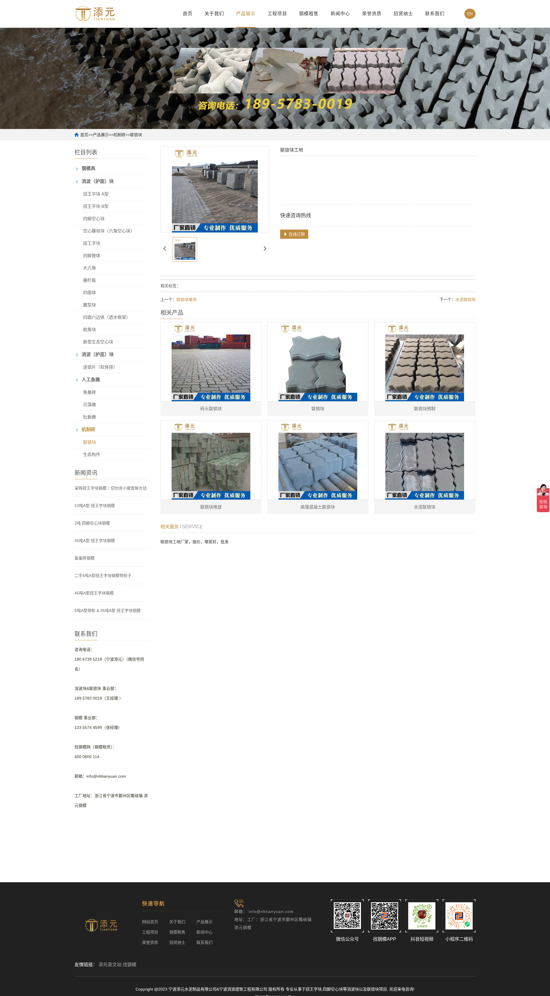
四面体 (89, 292)
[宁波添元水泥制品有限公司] (94, 13)
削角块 (89, 329)
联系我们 (435, 13)
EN (470, 13)
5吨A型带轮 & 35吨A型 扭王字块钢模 (107, 610)
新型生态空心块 (98, 341)
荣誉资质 (372, 13)
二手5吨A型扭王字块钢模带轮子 (102, 575)
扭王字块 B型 (96, 206)
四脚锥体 (91, 255)
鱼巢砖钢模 (84, 558)
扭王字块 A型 (96, 193)
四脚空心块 (94, 218)
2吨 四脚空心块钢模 (92, 523)
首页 (187, 13)
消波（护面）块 (98, 181)
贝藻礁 (89, 404)
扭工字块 (91, 243)
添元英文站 (110, 964)
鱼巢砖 (89, 392)
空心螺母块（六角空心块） (109, 230)
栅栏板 (89, 280)
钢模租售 (309, 13)
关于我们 (214, 13)
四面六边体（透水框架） (106, 317)
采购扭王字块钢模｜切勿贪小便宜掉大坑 (110, 488)
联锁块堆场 (186, 299)
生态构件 (91, 454)
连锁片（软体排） (100, 367)
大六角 (89, 267)
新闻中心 (340, 13)
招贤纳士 (403, 13)
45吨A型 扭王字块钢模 (94, 540)
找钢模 (129, 964)
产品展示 (246, 13)
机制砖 (119, 134)
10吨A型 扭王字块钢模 (94, 505)
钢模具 (88, 168)
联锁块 (136, 134)
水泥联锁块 (465, 299)
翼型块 (89, 304)
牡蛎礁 (89, 416)
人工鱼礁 (91, 379)
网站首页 (150, 921)
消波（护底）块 (98, 354)
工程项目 (277, 13)
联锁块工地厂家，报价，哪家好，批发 (194, 541)
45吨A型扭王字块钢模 (94, 593)
